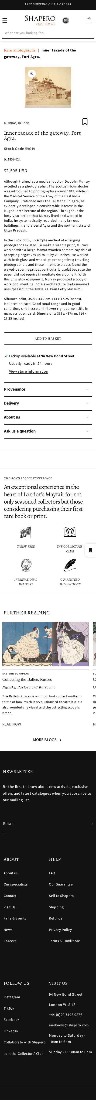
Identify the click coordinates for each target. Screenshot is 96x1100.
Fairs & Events (15, 918)
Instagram (12, 997)
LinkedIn (11, 1031)
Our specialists (16, 884)
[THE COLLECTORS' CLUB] (70, 540)
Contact (10, 895)
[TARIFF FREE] (26, 540)
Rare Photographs (20, 50)
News (8, 929)
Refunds (55, 918)
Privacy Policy (60, 929)
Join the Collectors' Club (24, 1053)
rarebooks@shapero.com (69, 1025)
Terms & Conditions (64, 940)
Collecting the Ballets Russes (27, 679)
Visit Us (10, 907)
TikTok (9, 1008)
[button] (89, 20)
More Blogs (45, 740)
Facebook (12, 1019)
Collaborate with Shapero (25, 1042)
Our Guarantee (61, 884)
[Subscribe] (87, 824)
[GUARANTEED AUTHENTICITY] (70, 573)
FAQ (52, 873)
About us (11, 873)
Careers (10, 940)
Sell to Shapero (61, 895)
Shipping (56, 907)
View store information (28, 371)
